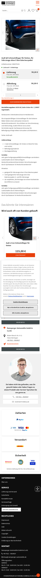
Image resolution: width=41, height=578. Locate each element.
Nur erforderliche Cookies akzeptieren (20, 307)
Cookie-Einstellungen (20, 302)
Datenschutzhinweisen (15, 296)
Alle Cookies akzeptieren (20, 313)
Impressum (30, 296)
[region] (20, 289)
